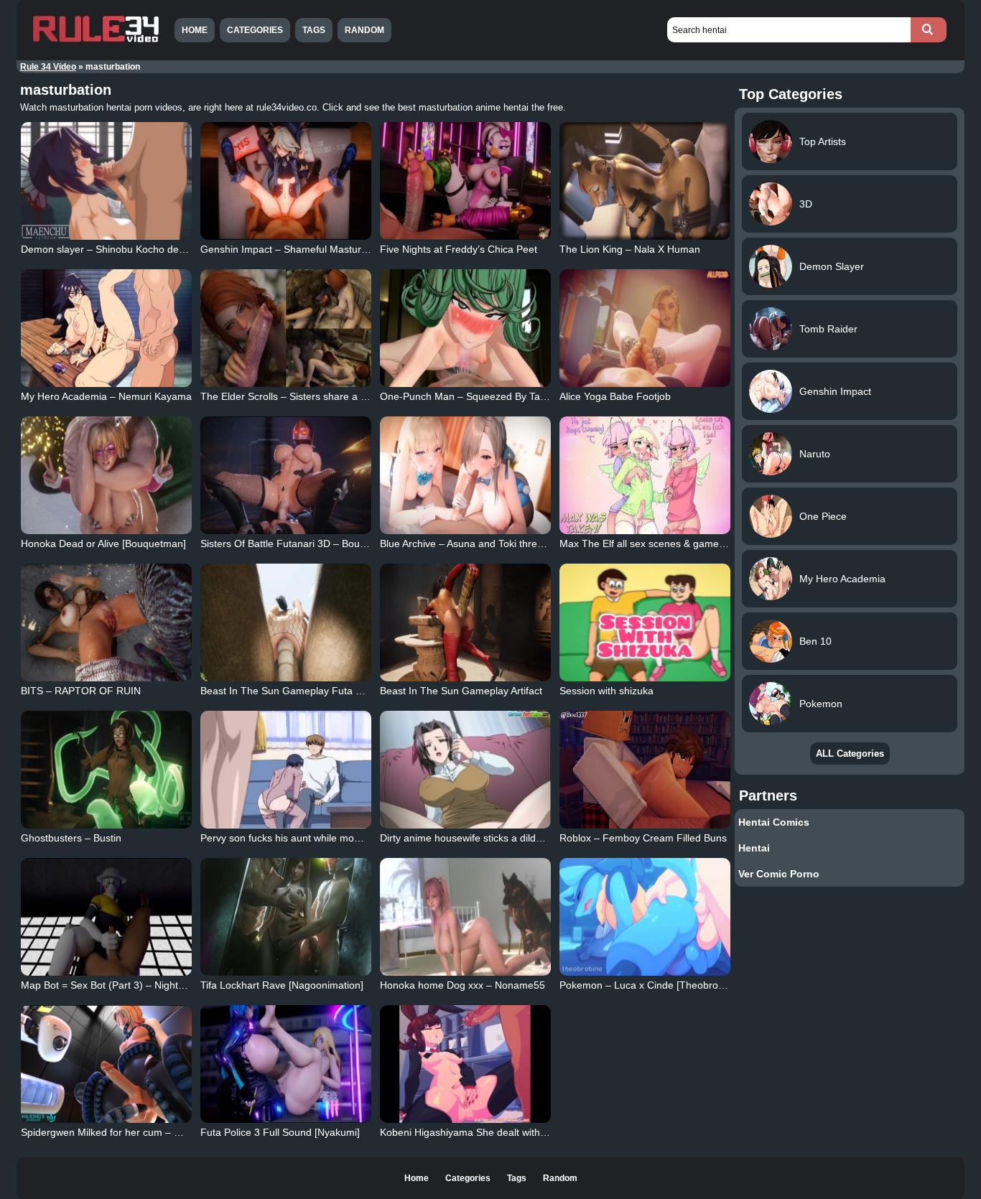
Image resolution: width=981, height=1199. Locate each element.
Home (195, 30)
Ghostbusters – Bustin (71, 838)
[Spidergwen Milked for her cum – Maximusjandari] (106, 1064)
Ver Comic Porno (778, 874)
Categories (255, 30)
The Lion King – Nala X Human (629, 249)
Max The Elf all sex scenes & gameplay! (649, 543)
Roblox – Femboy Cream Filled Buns (643, 838)
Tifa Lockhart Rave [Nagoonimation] (281, 985)
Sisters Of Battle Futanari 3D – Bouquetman (300, 543)
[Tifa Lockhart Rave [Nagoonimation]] (285, 917)
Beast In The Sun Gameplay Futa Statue (292, 690)
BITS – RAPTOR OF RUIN (81, 690)
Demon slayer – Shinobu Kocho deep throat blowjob (139, 249)
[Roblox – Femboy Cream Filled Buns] (644, 770)
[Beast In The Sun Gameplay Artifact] (465, 622)
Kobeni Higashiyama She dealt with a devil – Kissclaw (501, 1132)
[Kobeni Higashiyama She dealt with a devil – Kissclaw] (465, 1064)
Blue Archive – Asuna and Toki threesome (474, 543)
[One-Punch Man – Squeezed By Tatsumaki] (465, 328)
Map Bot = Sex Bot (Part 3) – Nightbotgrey (117, 985)
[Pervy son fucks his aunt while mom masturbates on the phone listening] (285, 770)
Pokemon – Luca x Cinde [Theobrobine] (649, 985)
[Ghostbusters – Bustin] (106, 770)
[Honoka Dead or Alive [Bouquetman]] (106, 475)
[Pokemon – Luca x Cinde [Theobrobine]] (644, 917)
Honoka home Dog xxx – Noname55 (462, 985)
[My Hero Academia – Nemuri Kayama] (106, 328)
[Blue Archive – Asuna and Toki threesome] (465, 475)
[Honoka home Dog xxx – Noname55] (465, 917)
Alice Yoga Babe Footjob (615, 396)
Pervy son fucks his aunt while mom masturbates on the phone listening (363, 838)
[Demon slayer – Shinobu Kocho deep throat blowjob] (106, 181)
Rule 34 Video (48, 67)
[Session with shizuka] (644, 622)
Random (364, 30)
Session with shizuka (606, 690)
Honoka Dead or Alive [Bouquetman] (103, 543)
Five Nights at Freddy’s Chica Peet (458, 249)
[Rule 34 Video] (95, 41)
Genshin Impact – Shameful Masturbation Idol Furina (320, 249)
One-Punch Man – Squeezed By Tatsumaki (477, 396)
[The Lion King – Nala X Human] (644, 181)
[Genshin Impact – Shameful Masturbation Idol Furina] (285, 181)
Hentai (754, 848)
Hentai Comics (773, 822)
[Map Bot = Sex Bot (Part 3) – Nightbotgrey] (106, 917)
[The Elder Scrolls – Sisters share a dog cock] (285, 328)
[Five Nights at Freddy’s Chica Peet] (465, 181)
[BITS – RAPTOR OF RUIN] (106, 622)
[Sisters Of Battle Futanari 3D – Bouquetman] (285, 475)
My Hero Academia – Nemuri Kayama (106, 396)
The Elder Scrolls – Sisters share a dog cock (300, 396)
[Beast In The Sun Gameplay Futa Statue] (285, 622)
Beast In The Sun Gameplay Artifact (461, 690)
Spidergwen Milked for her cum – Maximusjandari (133, 1132)
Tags (313, 30)
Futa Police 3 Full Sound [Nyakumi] (280, 1132)
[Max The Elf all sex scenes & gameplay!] (644, 475)
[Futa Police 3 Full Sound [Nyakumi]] (285, 1064)
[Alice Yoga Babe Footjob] (644, 328)
